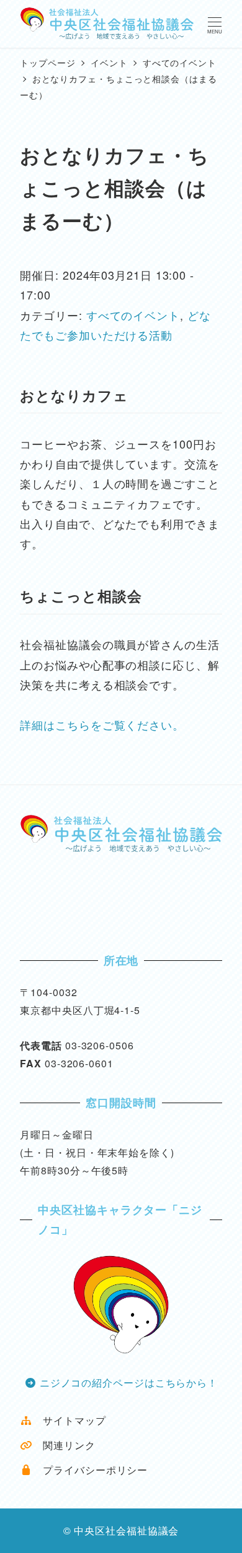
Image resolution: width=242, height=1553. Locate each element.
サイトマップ (68, 1420)
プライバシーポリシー (90, 1470)
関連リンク (63, 1445)
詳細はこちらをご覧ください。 (102, 724)
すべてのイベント (133, 315)
